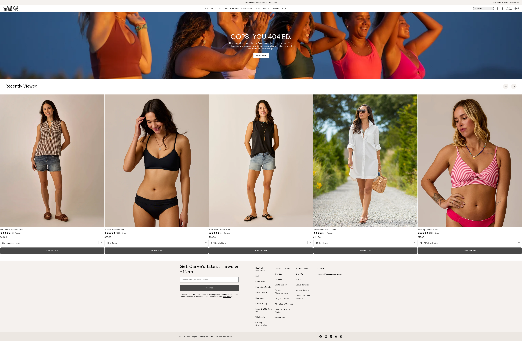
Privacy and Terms (207, 336)
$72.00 (421, 237)
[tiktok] (341, 336)
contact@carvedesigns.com (330, 274)
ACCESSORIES (246, 9)
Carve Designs (282, 268)
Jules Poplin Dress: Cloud (324, 229)
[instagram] (326, 336)
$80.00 (3, 237)
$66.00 (108, 237)
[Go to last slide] (505, 86)
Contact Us (323, 268)
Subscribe (209, 288)
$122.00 (317, 237)
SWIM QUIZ (276, 9)
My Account (302, 268)
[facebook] (320, 336)
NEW (206, 9)
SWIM (226, 9)
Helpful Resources (261, 269)
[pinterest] (331, 336)
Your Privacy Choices (224, 336)
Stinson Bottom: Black (114, 229)
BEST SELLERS (216, 9)
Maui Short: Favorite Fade (11, 229)
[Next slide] (514, 86)
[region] (261, 174)
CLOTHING (234, 9)
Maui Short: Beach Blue (219, 229)
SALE (284, 9)
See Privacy (227, 297)
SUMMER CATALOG (262, 9)
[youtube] (336, 337)
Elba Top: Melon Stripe (428, 229)
